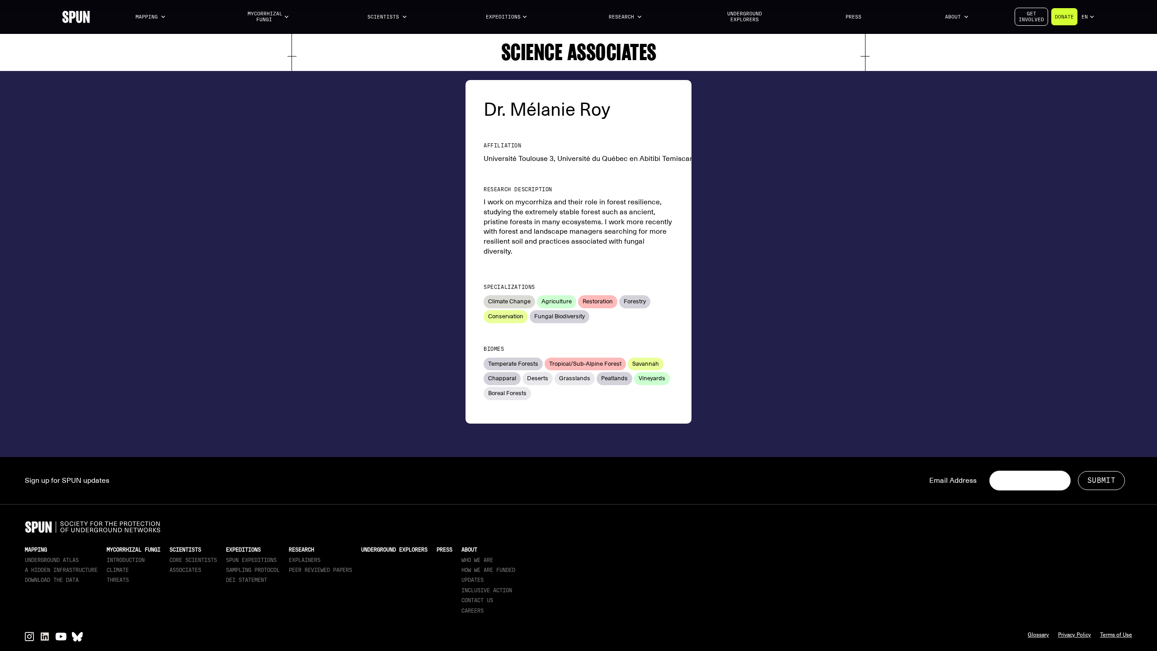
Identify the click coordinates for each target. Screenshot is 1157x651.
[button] (150, 17)
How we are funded (488, 570)
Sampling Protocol (253, 570)
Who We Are (477, 560)
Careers (472, 611)
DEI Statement (246, 580)
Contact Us (477, 600)
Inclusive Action (486, 590)
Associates (185, 570)
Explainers (304, 560)
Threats (118, 580)
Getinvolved (1031, 17)
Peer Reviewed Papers (320, 570)
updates (472, 580)
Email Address (953, 480)
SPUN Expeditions (251, 560)
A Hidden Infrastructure (61, 570)
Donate (1064, 17)
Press (853, 17)
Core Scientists (193, 560)
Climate (118, 570)
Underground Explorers (744, 17)
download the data (52, 580)
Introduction (126, 560)
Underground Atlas (52, 560)
